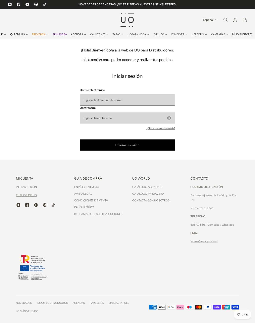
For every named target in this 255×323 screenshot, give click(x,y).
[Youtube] (27, 4)
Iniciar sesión (127, 145)
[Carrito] (244, 19)
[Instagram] (9, 4)
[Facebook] (18, 4)
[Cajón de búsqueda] (225, 19)
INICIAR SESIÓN (26, 187)
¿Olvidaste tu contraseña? (160, 128)
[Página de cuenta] (235, 19)
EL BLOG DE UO (26, 195)
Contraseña (88, 108)
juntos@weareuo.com (204, 241)
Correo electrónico (92, 90)
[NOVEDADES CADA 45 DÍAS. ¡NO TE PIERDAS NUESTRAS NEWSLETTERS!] (127, 4)
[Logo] (127, 20)
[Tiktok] (44, 4)
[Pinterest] (36, 4)
